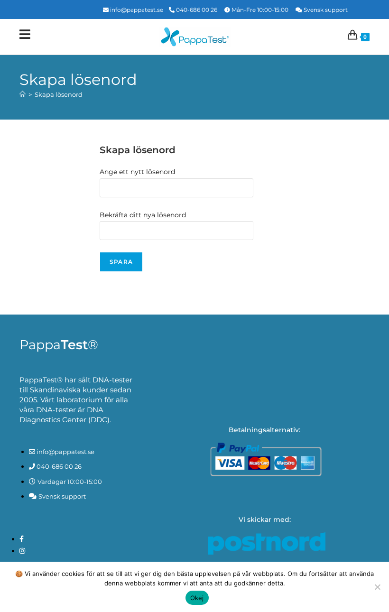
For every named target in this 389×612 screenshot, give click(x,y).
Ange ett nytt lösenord (137, 171)
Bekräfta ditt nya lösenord (143, 215)
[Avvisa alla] (377, 587)
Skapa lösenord (59, 94)
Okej (197, 598)
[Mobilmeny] (25, 36)
